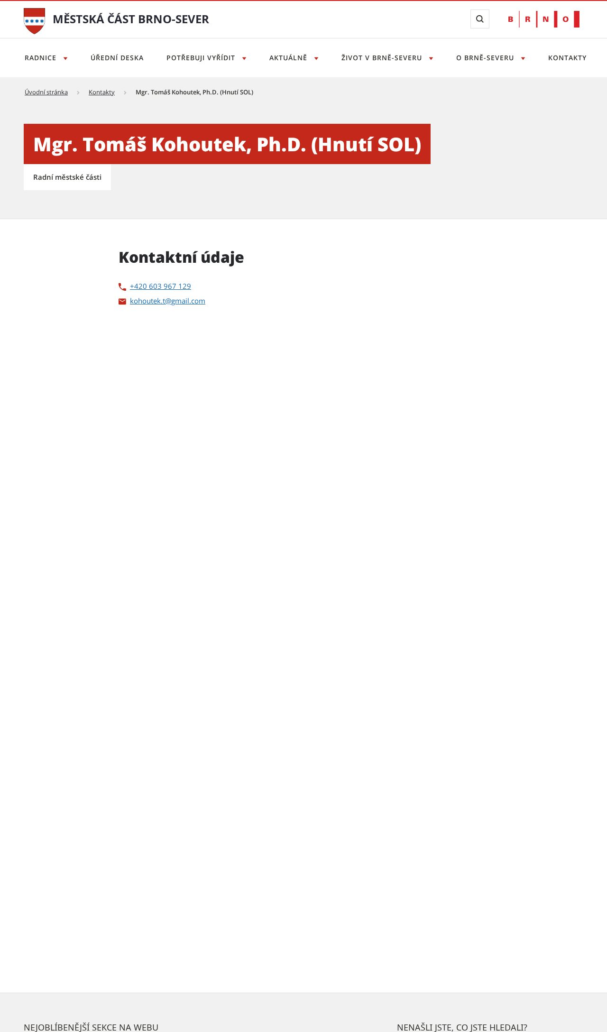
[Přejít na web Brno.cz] (543, 19)
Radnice (42, 57)
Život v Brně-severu (382, 57)
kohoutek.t (147, 300)
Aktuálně (289, 57)
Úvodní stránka (46, 92)
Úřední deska (117, 57)
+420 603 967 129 (160, 286)
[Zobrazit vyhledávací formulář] (479, 18)
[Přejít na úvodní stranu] (34, 20)
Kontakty (567, 57)
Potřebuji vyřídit (202, 57)
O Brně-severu (486, 57)
